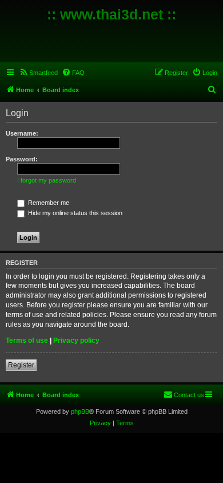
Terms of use (27, 340)
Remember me (47, 202)
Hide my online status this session (74, 212)
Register (21, 365)
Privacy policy (76, 340)
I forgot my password (46, 180)
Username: (22, 133)
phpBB (80, 411)
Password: (22, 159)
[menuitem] (38, 73)
